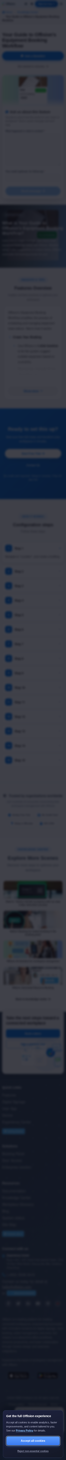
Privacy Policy (24, 1430)
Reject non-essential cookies (33, 1451)
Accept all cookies (33, 1440)
